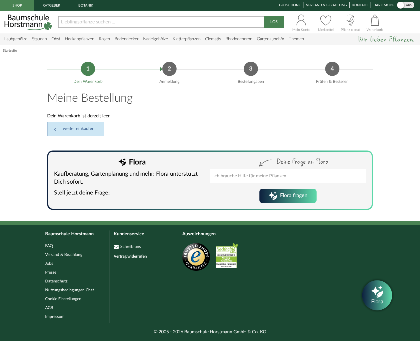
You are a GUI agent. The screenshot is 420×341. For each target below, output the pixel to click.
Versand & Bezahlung (326, 5)
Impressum (55, 317)
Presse (50, 272)
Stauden (39, 39)
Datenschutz (56, 281)
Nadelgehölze (155, 39)
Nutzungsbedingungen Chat (69, 290)
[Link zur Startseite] (29, 22)
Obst (55, 39)
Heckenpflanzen (79, 39)
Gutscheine (290, 5)
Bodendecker (127, 39)
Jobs (49, 264)
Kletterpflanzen (187, 39)
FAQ (49, 246)
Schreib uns (130, 247)
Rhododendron (238, 39)
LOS (274, 22)
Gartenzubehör (270, 39)
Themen (296, 39)
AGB (49, 308)
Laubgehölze (15, 39)
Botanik (85, 5)
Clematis (213, 39)
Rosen (104, 39)
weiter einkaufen (78, 129)
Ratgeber (51, 5)
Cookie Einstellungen (63, 299)
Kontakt (360, 5)
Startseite (10, 50)
